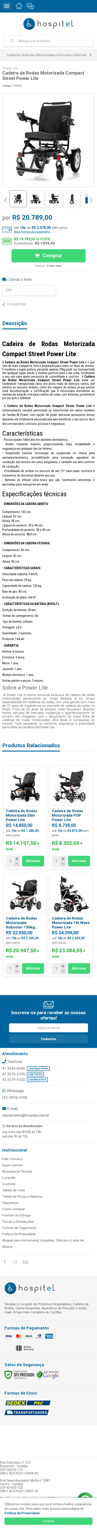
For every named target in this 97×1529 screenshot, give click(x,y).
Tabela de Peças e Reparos (22, 1197)
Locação (8, 1178)
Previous (5, 200)
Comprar (52, 255)
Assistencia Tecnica (17, 1171)
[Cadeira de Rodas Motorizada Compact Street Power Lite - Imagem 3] (54, 198)
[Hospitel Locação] (48, 24)
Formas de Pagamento (19, 1228)
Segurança (10, 1203)
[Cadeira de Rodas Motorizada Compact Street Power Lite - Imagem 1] (17, 198)
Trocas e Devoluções (18, 1222)
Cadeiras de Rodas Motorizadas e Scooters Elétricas (47, 55)
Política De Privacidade (19, 1234)
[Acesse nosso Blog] (25, 1263)
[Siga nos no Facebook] (4, 1263)
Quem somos (12, 1165)
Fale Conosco (12, 1159)
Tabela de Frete (13, 1190)
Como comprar (13, 1209)
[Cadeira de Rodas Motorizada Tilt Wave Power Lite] (71, 924)
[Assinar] (48, 1039)
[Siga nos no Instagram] (14, 1263)
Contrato (9, 1184)
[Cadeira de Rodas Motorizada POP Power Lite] (71, 817)
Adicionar (33, 861)
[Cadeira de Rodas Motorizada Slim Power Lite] (25, 817)
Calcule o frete (20, 279)
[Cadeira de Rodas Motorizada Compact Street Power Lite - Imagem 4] (72, 198)
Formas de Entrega (16, 1215)
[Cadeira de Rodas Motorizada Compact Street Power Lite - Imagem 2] (36, 198)
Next (91, 198)
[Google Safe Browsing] (47, 1374)
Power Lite (10, 68)
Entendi (48, 1521)
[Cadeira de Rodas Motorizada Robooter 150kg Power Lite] (25, 924)
